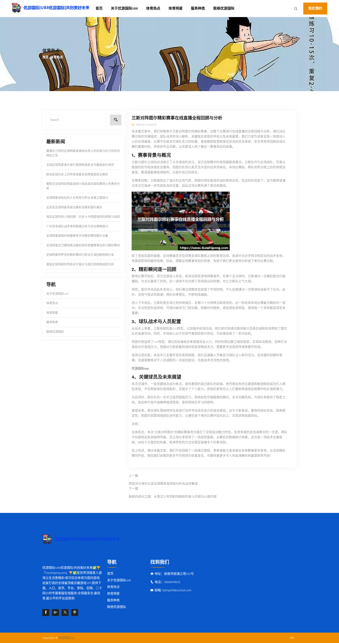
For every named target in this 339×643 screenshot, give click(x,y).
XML (292, 638)
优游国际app (67, 638)
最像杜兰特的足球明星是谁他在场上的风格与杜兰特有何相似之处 (83, 153)
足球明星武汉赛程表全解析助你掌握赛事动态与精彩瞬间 (83, 245)
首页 (99, 8)
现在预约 (315, 8)
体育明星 (176, 8)
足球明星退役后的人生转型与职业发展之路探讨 (77, 198)
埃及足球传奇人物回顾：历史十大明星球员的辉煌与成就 (83, 217)
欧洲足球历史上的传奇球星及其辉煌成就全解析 (77, 174)
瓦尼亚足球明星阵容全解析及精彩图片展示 (74, 207)
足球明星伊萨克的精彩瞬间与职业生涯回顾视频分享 (80, 255)
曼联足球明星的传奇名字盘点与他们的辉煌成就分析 (80, 264)
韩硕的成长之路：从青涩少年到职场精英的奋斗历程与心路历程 (173, 497)
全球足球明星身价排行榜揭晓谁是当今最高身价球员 (80, 165)
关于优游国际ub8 (124, 8)
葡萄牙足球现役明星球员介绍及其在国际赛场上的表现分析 (83, 186)
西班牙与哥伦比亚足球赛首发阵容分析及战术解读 (163, 484)
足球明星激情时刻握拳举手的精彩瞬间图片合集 (77, 236)
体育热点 (153, 8)
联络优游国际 (223, 8)
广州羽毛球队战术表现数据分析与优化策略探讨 (77, 226)
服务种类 (198, 8)
